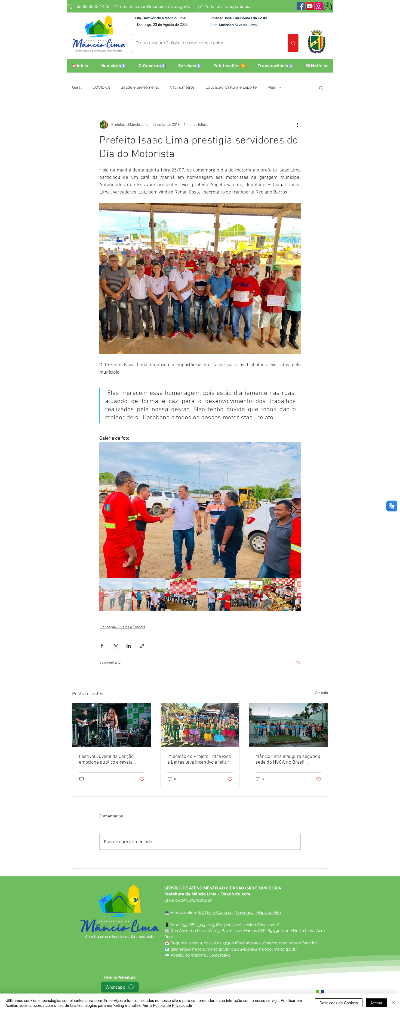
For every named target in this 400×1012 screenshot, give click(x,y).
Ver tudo (321, 693)
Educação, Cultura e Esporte (231, 87)
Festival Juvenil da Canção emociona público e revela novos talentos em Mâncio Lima (111, 759)
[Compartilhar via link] (141, 645)
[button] (113, 66)
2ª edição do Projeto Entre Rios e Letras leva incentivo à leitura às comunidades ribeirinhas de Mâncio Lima (199, 759)
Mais (271, 87)
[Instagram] (319, 6)
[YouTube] (310, 6)
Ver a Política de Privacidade (167, 1005)
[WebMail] (328, 6)
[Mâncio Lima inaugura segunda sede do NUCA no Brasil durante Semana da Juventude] (288, 725)
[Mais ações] (297, 124)
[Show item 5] (246, 594)
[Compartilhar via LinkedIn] (128, 645)
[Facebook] (301, 6)
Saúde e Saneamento (140, 87)
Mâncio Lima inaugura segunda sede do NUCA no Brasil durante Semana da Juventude (288, 759)
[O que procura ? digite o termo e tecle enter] (293, 43)
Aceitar (376, 1002)
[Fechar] (393, 1003)
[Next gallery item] (294, 510)
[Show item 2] (148, 594)
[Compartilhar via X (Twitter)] (115, 645)
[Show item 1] (115, 594)
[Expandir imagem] (200, 510)
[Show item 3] (181, 594)
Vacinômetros (182, 87)
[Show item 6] (279, 594)
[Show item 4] (213, 594)
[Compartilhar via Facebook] (101, 645)
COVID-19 (101, 87)
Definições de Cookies (338, 1002)
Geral (77, 87)
